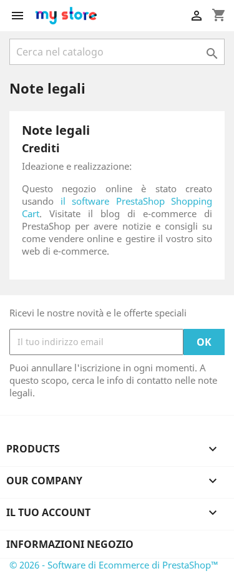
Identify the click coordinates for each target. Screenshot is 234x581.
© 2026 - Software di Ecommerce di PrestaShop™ (113, 565)
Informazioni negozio (70, 544)
